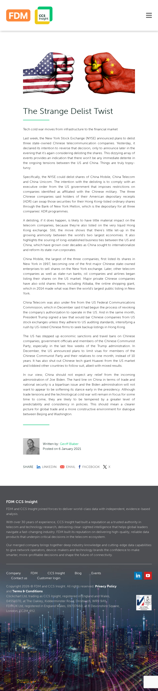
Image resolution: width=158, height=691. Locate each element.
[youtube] (148, 576)
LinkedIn (49, 467)
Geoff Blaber (69, 444)
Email (70, 467)
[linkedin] (138, 576)
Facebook (91, 467)
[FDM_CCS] (29, 8)
